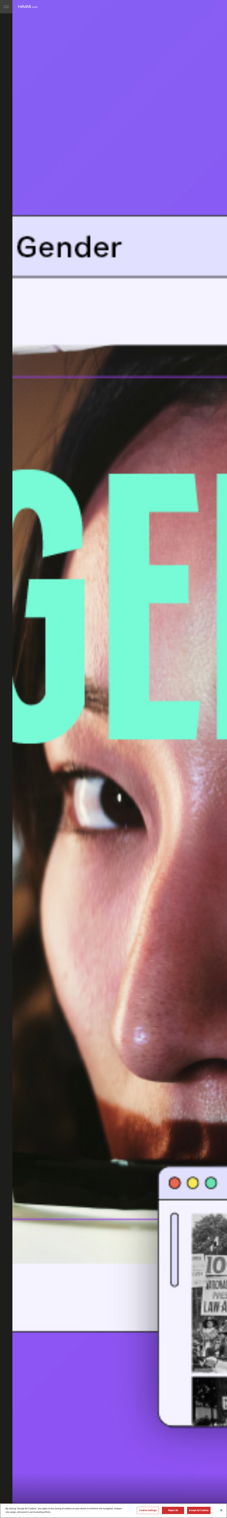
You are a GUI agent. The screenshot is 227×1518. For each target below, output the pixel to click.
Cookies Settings (148, 1510)
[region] (113, 1510)
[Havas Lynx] (28, 6)
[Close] (221, 1510)
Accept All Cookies (198, 1510)
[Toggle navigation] (6, 6)
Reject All (173, 1510)
